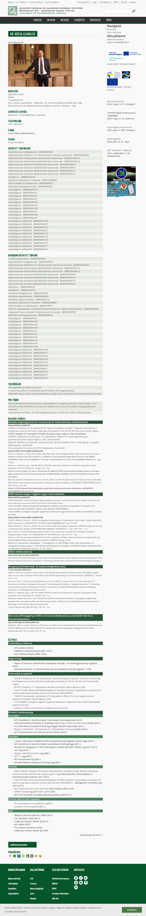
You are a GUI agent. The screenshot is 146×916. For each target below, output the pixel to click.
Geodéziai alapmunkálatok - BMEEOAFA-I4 (28, 299)
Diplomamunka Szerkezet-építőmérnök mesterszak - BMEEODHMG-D (41, 174)
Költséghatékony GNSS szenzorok (24, 387)
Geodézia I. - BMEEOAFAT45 (21, 287)
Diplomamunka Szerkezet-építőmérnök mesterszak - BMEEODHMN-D (41, 167)
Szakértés (79, 20)
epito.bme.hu (21, 2)
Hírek (108, 20)
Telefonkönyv (105, 2)
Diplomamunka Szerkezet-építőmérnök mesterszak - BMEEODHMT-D (41, 170)
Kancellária (12, 888)
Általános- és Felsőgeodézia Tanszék (26, 115)
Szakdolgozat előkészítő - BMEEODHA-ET (28, 224)
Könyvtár (33, 898)
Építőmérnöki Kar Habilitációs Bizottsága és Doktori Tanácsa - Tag (42, 105)
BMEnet (55, 883)
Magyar (133, 2)
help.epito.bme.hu (52, 2)
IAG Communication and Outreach (31, 788)
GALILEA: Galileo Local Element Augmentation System (41, 708)
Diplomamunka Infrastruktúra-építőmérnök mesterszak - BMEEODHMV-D (44, 158)
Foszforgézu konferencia (119, 127)
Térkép (115, 2)
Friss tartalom (114, 32)
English (124, 2)
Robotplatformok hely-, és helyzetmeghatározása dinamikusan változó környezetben (49, 412)
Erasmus (33, 883)
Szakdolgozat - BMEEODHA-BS (22, 214)
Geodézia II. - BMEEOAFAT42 (21, 177)
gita (109, 101)
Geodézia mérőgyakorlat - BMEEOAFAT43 (28, 293)
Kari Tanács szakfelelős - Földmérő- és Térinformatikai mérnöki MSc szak (45, 103)
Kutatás (65, 20)
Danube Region (127, 64)
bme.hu (11, 2)
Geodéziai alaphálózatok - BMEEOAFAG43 (28, 296)
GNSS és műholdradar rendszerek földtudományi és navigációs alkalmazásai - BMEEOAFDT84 (53, 309)
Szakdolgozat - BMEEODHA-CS (22, 195)
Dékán (11, 97)
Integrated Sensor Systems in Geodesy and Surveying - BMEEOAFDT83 (42, 312)
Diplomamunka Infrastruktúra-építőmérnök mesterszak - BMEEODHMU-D (44, 161)
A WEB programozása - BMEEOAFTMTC (26, 258)
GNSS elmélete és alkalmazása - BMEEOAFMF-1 (30, 183)
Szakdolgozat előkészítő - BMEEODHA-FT (28, 236)
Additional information (18, 844)
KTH (31, 878)
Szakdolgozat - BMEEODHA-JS (22, 192)
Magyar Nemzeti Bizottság (73, 723)
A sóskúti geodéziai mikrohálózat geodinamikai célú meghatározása (41, 390)
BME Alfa (55, 898)
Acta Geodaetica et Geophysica (29, 803)
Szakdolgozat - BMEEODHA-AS (22, 202)
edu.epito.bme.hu (35, 2)
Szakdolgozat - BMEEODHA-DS (22, 208)
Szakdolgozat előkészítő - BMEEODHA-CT (28, 233)
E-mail (94, 2)
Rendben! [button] (132, 909)
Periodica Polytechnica (60, 893)
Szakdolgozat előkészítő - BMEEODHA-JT (27, 230)
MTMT (54, 888)
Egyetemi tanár (16, 94)
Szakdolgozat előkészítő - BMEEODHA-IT (27, 246)
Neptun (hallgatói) (36, 888)
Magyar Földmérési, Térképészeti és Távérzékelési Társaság (44, 729)
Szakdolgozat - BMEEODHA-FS (22, 199)
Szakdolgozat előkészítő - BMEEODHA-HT (28, 227)
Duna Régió (112, 64)
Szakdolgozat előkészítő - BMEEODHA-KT (28, 249)
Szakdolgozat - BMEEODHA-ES (22, 217)
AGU (16, 750)
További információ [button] (15, 911)
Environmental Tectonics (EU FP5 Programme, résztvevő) (36, 448)
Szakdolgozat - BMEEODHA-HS (23, 189)
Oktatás (51, 20)
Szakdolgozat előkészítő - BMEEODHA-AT (28, 239)
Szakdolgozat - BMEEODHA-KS (22, 205)
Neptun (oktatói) (14, 878)
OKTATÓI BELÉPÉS (83, 2)
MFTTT (17, 756)
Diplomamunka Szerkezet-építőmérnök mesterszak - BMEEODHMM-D (42, 164)
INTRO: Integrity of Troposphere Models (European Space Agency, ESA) (49, 687)
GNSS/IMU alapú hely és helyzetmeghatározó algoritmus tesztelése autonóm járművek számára (54, 393)
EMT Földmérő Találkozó (119, 150)
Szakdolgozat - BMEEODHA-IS (22, 211)
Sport (32, 893)
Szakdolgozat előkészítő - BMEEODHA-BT (28, 221)
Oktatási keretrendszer (61, 878)
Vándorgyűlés (114, 138)
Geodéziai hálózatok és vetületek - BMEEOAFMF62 (32, 180)
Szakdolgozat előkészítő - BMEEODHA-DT (28, 243)
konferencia (117, 101)
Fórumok (111, 29)
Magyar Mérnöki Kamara (26, 753)
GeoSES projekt (114, 87)
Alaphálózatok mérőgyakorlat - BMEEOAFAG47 (30, 152)
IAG (16, 726)
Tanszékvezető (15, 100)
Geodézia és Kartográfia (26, 806)
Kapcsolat (95, 20)
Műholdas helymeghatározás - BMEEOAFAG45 (30, 186)
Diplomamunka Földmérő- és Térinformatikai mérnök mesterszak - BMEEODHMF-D (48, 155)
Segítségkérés (13, 893)
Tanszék (37, 20)
